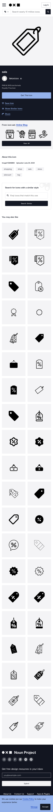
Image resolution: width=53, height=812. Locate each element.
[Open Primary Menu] (4, 5)
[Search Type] (6, 11)
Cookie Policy (28, 799)
